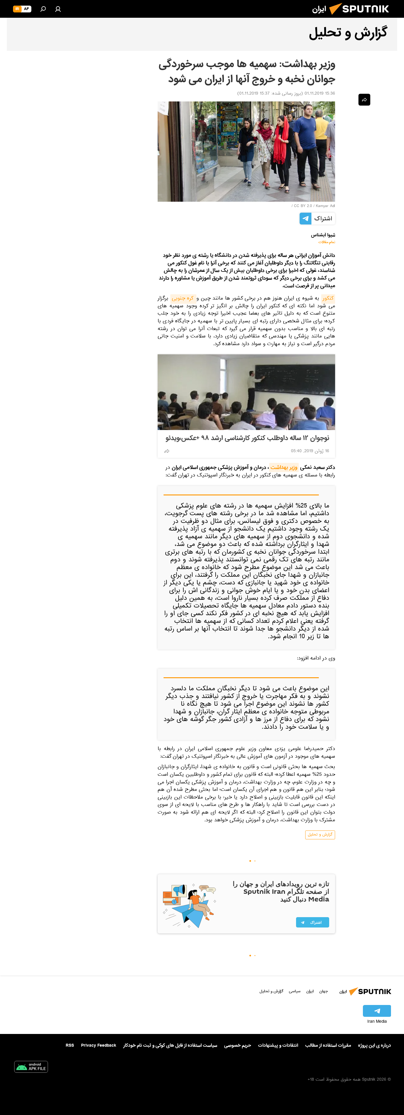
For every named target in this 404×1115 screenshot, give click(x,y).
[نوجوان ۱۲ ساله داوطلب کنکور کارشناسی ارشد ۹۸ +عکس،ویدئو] (246, 392)
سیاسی (294, 991)
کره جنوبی (183, 299)
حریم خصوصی (237, 1045)
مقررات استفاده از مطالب (328, 1045)
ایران (309, 991)
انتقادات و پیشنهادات (278, 1045)
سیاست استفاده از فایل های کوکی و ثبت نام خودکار (170, 1045)
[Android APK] (31, 1068)
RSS (70, 1045)
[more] (167, 451)
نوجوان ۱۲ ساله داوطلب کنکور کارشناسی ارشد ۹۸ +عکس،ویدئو (247, 438)
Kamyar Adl (325, 206)
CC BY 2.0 (303, 206)
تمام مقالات (327, 242)
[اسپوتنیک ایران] (361, 17)
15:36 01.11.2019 (320, 94)
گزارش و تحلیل (320, 834)
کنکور (328, 299)
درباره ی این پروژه (374, 1045)
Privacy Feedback (98, 1045)
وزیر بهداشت (284, 467)
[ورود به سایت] (58, 9)
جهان (323, 991)
